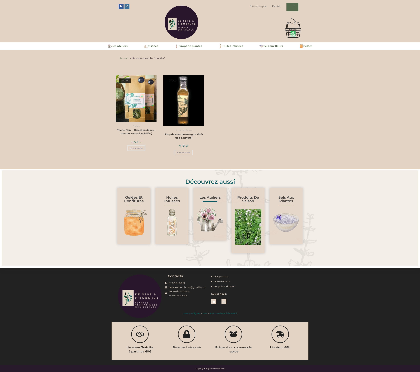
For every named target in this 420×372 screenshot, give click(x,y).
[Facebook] (121, 6)
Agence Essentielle (215, 368)
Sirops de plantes (183, 130)
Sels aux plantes (286, 199)
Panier (276, 6)
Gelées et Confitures (134, 199)
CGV (205, 313)
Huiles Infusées (172, 199)
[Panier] (292, 7)
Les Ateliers (210, 197)
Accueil (124, 58)
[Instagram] (127, 6)
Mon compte (258, 6)
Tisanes (136, 126)
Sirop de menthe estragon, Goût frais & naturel (183, 136)
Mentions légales (191, 313)
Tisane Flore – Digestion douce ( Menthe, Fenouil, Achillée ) (136, 132)
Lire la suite (136, 148)
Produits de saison (248, 199)
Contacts (175, 276)
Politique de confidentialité (223, 313)
